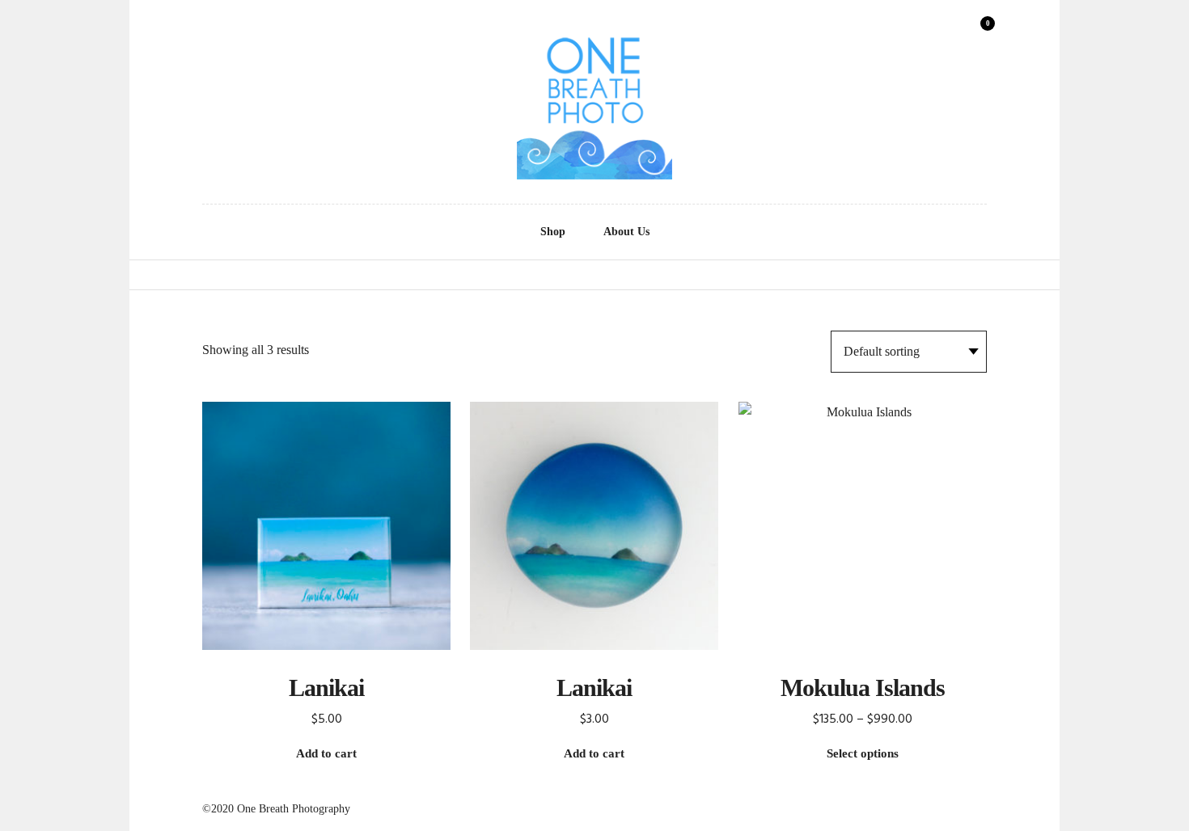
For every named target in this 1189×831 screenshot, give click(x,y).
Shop (552, 232)
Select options (863, 753)
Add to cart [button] (326, 753)
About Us (626, 232)
